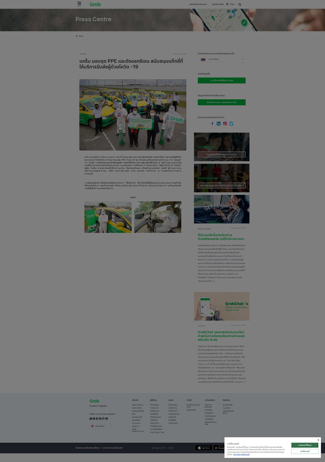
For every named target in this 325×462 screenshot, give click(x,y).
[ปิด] (318, 440)
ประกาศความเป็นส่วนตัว (241, 454)
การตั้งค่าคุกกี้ (305, 451)
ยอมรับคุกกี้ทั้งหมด (305, 445)
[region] (272, 447)
